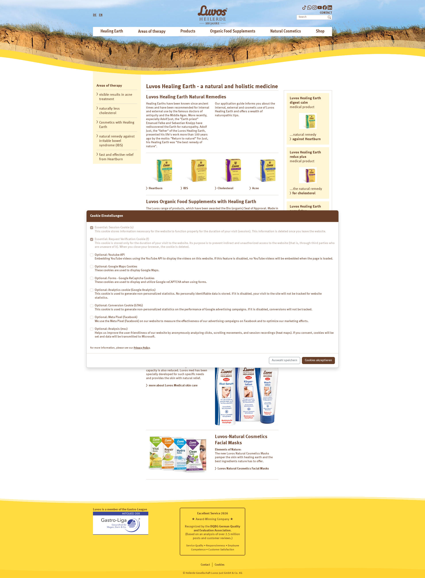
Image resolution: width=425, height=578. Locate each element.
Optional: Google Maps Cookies (127, 268)
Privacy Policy (142, 348)
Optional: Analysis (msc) (214, 332)
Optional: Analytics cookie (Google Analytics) (208, 293)
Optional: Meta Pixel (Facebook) (202, 319)
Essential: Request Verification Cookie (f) (215, 243)
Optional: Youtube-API (214, 256)
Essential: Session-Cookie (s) (210, 229)
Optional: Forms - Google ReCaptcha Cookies (151, 280)
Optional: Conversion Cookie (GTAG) (203, 307)
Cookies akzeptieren (318, 360)
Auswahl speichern (284, 360)
